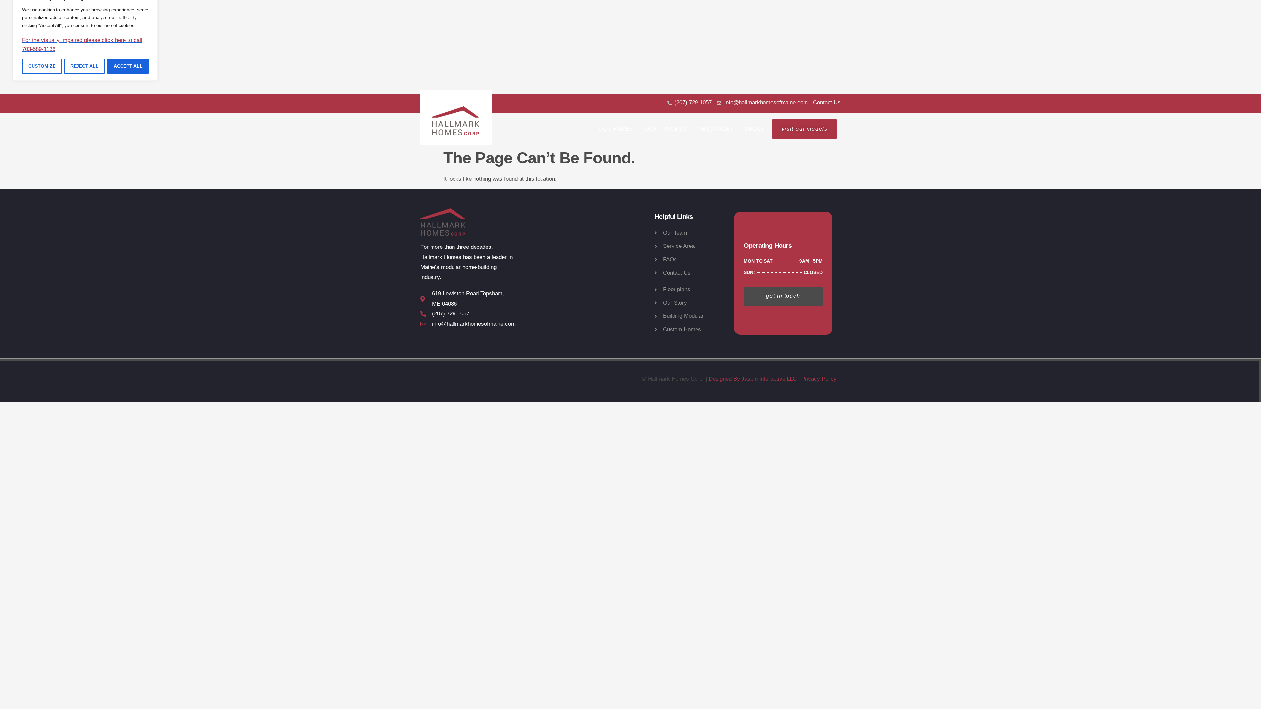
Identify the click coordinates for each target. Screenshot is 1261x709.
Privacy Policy (819, 379)
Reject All (84, 66)
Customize (41, 66)
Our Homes (616, 129)
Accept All (128, 66)
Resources (715, 129)
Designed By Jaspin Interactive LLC (753, 379)
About (755, 129)
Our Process (666, 129)
